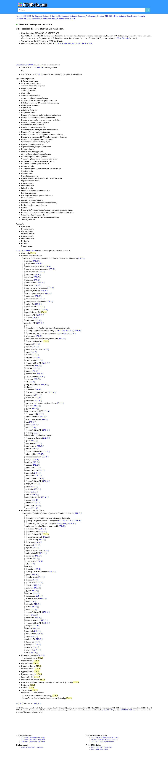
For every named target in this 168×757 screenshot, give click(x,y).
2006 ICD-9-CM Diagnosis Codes (35, 16)
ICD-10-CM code (122, 38)
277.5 (44, 457)
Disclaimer (40, 747)
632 (64, 333)
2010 (69, 44)
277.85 (44, 384)
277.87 (39, 454)
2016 (92, 747)
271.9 (38, 360)
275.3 (37, 473)
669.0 (44, 419)
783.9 (41, 655)
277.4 (34, 355)
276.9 (34, 495)
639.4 (77, 330)
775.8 (43, 291)
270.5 (36, 285)
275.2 (37, 443)
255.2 (39, 374)
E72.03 (40, 67)
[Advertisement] (63, 54)
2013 (82, 44)
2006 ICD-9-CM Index (128, 710)
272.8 (45, 430)
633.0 (61, 330)
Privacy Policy (30, 747)
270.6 (47, 266)
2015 (90, 44)
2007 (57, 44)
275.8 (45, 451)
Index (26, 737)
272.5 (45, 438)
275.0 (42, 416)
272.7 (36, 433)
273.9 (40, 478)
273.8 (45, 481)
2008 (61, 44)
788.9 (35, 626)
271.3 (34, 425)
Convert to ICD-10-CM (24, 65)
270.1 (41, 299)
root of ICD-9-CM (107, 710)
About (23, 747)
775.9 (43, 620)
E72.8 (39, 74)
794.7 (33, 352)
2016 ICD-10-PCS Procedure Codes (102, 741)
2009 (65, 44)
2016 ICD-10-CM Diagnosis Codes (102, 737)
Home (18, 16)
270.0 (36, 274)
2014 (86, 44)
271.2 (38, 395)
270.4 (41, 272)
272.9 (37, 366)
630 (58, 333)
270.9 (80, 258)
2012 (78, 44)
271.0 (46, 411)
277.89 (44, 497)
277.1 (36, 484)
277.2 (51, 269)
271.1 (59, 403)
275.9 (34, 449)
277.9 (39, 323)
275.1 (34, 371)
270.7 (36, 406)
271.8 (45, 363)
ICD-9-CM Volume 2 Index (26, 251)
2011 (73, 44)
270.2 (35, 261)
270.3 (50, 288)
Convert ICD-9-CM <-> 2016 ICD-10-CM (104, 739)
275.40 (35, 357)
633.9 (68, 330)
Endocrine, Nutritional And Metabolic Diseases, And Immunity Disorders (81, 16)
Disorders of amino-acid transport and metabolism (54, 19)
